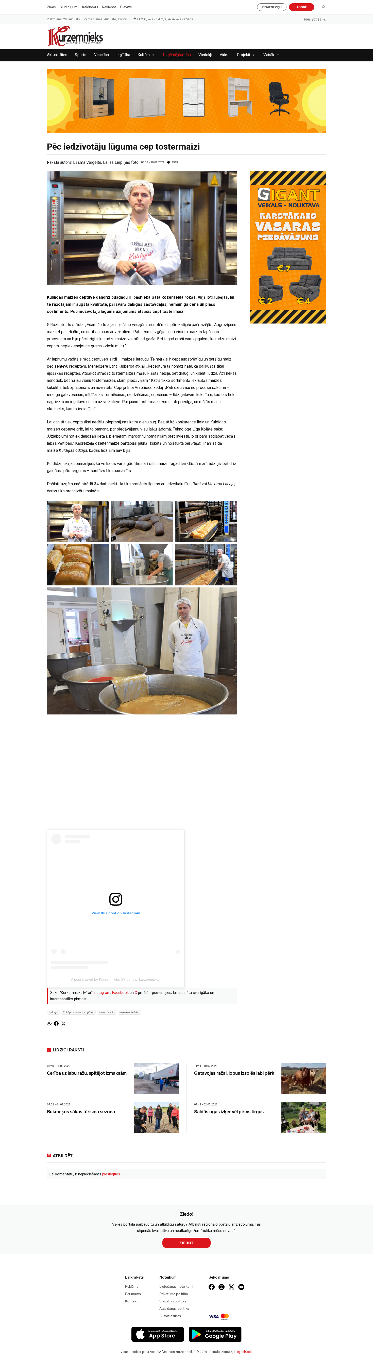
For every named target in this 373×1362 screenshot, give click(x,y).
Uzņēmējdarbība (177, 55)
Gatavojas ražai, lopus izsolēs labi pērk (234, 1073)
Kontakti (132, 1301)
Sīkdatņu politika (172, 1301)
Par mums (133, 1294)
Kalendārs (90, 7)
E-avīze (126, 7)
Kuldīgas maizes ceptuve (78, 1012)
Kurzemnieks (107, 1012)
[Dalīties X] (63, 1023)
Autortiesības (170, 1316)
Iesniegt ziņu (272, 7)
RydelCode (245, 1352)
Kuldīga (53, 1012)
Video (225, 55)
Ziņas (51, 7)
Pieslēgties (312, 19)
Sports (80, 55)
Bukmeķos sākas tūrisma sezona (81, 1112)
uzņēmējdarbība (129, 1012)
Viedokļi (205, 55)
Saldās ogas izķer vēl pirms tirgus (229, 1112)
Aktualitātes (57, 55)
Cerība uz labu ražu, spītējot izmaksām (87, 1073)
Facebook (120, 992)
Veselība (101, 55)
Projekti (243, 55)
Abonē (302, 7)
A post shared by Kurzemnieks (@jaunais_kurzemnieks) (116, 979)
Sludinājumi (69, 7)
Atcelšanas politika (174, 1308)
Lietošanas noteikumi (176, 1286)
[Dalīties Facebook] (56, 1023)
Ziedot (186, 1243)
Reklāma (109, 7)
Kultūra (144, 55)
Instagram (101, 992)
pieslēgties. (111, 1174)
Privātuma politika (173, 1294)
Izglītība (123, 55)
